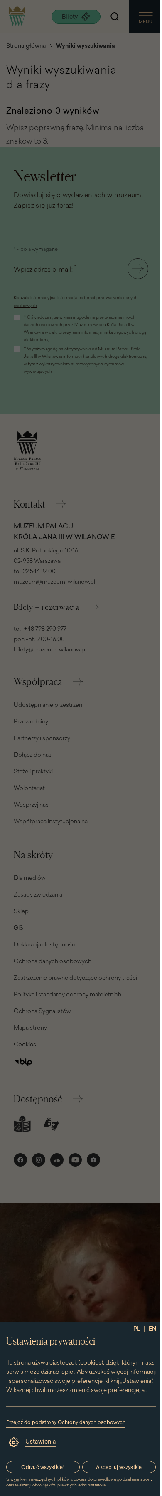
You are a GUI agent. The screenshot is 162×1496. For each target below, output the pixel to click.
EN (153, 1329)
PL (136, 1329)
